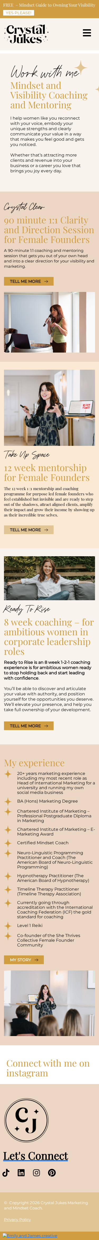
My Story (20, 959)
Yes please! (18, 12)
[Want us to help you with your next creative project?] (30, 1235)
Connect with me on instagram (48, 1068)
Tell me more (25, 281)
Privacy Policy (17, 1219)
